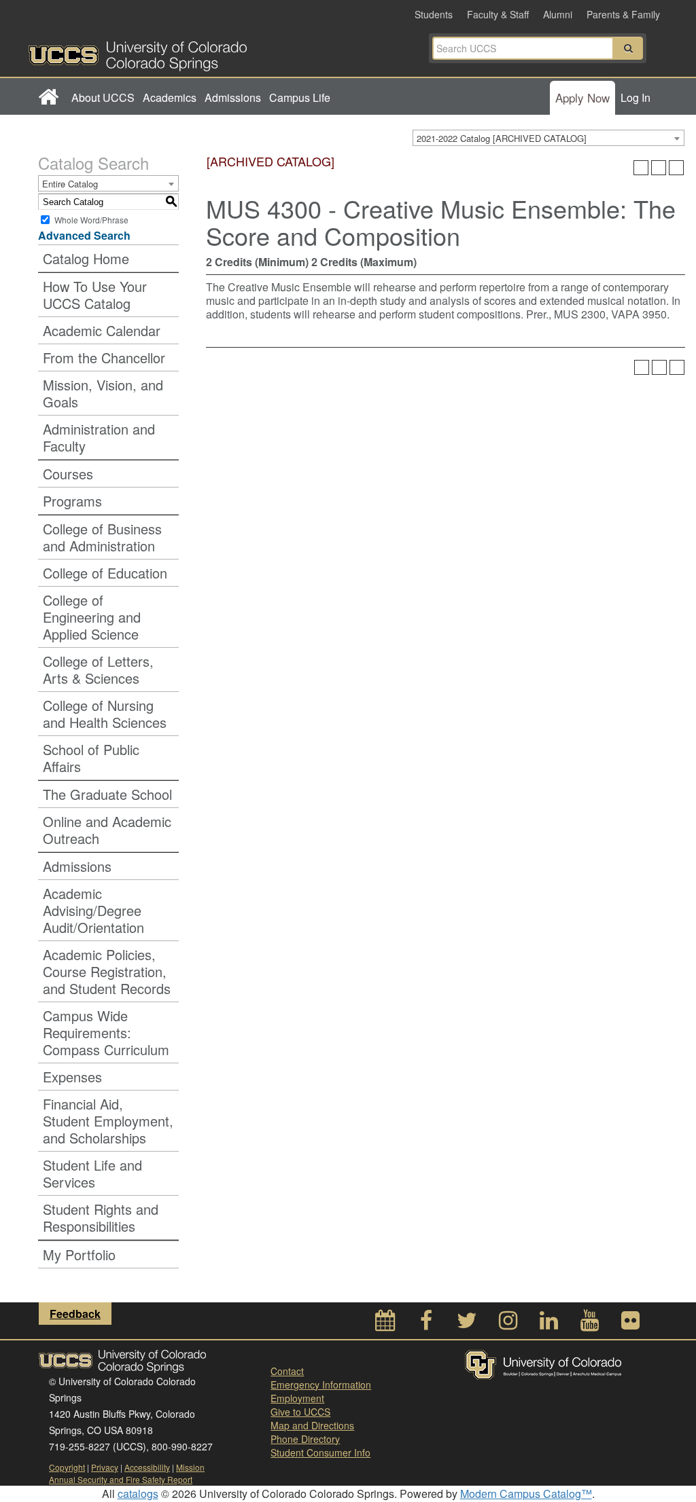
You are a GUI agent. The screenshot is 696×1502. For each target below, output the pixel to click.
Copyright (67, 1467)
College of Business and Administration (102, 537)
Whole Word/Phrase (91, 219)
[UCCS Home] (188, 52)
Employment (297, 1398)
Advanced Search (84, 235)
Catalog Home (86, 258)
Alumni (557, 14)
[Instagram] (507, 1324)
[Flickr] (630, 1324)
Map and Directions (312, 1425)
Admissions (233, 97)
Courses (68, 473)
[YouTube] (589, 1324)
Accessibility (147, 1467)
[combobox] (548, 138)
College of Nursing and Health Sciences (105, 713)
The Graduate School (107, 794)
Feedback (75, 1313)
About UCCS (103, 97)
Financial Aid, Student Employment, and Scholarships (108, 1121)
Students (434, 14)
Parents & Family (623, 14)
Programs (72, 501)
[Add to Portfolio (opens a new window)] (640, 167)
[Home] (48, 98)
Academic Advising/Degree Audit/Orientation (93, 910)
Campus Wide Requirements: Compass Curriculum (106, 1032)
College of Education (105, 573)
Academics (169, 97)
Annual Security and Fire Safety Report (120, 1479)
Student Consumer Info (320, 1452)
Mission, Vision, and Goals (103, 393)
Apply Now (582, 97)
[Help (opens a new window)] (676, 167)
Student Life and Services (92, 1173)
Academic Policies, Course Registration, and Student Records (107, 971)
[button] (628, 48)
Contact (287, 1371)
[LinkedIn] (548, 1324)
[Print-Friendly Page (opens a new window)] (658, 167)
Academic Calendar (101, 330)
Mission (190, 1467)
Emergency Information (321, 1384)
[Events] (385, 1324)
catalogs (138, 1493)
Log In (635, 97)
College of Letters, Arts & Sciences (98, 669)
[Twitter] (467, 1324)
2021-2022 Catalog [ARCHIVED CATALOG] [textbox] (502, 138)
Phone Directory (305, 1439)
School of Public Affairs (91, 757)
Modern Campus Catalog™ (526, 1493)
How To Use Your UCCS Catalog (95, 294)
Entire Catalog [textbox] (70, 183)
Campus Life (299, 97)
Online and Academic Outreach (107, 829)
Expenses (72, 1076)
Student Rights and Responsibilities (100, 1217)
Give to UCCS (300, 1411)
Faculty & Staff (498, 14)
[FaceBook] (426, 1324)
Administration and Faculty (99, 437)
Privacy (104, 1467)
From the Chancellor (104, 357)
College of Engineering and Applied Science (92, 617)
